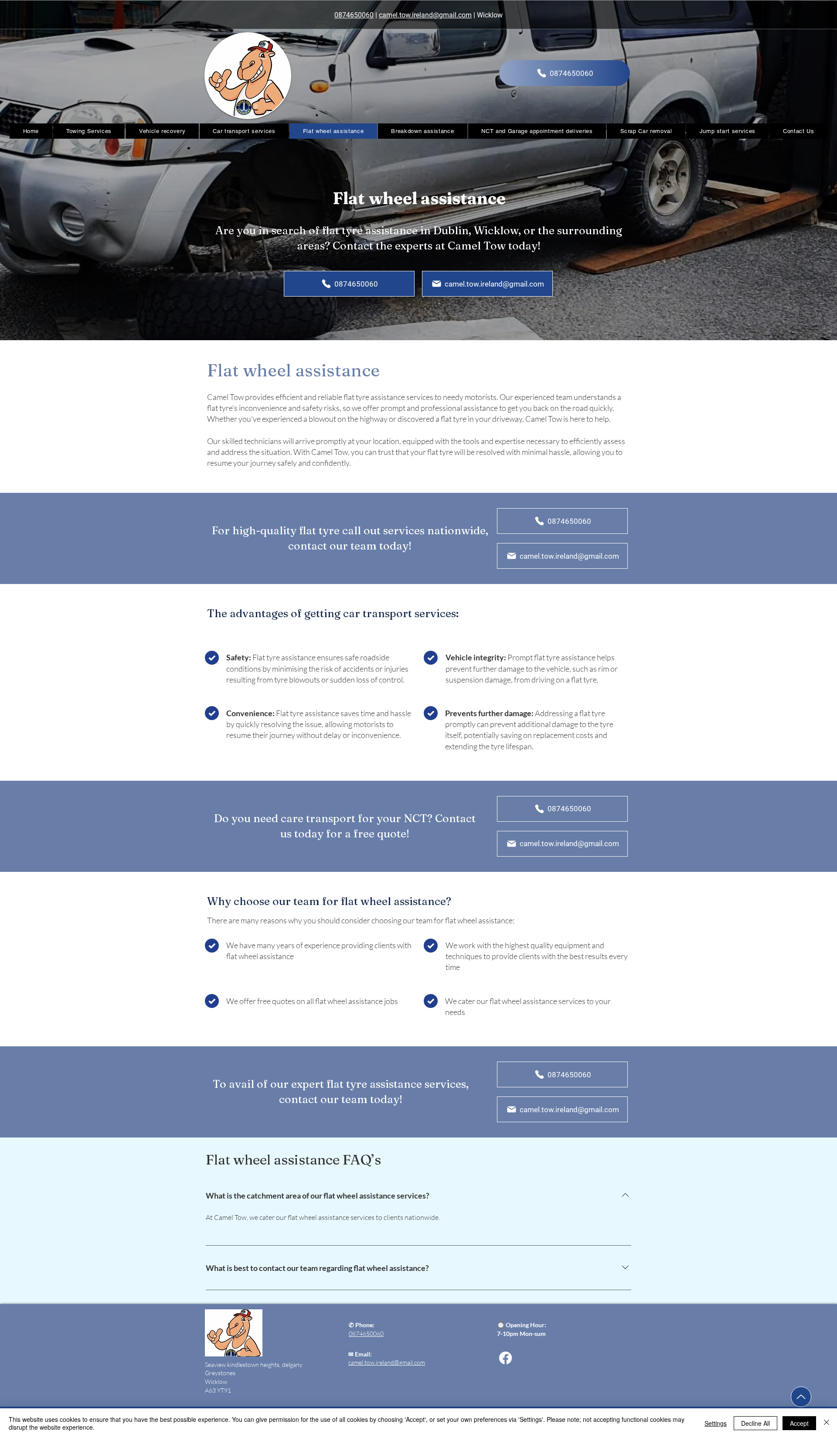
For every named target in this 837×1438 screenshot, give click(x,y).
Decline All (755, 1423)
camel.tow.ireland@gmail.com (425, 15)
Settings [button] (715, 1423)
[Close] (826, 1423)
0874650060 (354, 15)
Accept (799, 1423)
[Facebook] (505, 1357)
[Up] (801, 1397)
